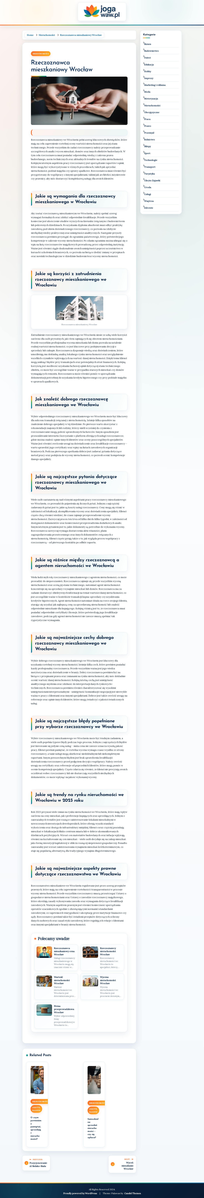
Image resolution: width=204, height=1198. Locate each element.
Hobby (147, 71)
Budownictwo (151, 50)
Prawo (147, 126)
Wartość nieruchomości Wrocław (62, 980)
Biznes (147, 44)
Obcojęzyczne (151, 112)
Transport (149, 166)
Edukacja (149, 64)
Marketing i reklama (155, 85)
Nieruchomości (41, 54)
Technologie (150, 160)
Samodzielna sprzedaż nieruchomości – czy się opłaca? (93, 1128)
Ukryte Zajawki (36, 1108)
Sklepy (147, 146)
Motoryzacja (151, 98)
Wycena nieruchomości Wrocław (108, 980)
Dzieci (147, 57)
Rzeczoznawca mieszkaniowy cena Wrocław (64, 951)
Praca (147, 119)
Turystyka (149, 173)
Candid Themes (132, 1193)
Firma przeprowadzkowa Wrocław (64, 1009)
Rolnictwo (149, 139)
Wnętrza (149, 201)
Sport (147, 153)
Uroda (147, 187)
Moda (147, 91)
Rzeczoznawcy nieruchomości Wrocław (108, 951)
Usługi (147, 194)
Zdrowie (148, 207)
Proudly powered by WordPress (80, 1193)
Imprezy (148, 78)
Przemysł (149, 132)
